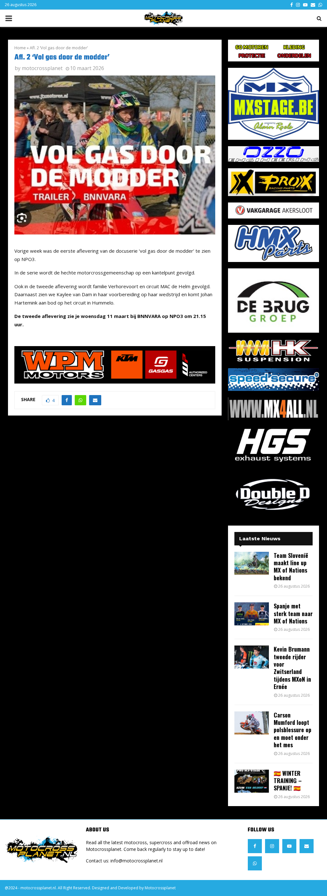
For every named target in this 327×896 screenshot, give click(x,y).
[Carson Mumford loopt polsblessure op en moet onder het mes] (251, 722)
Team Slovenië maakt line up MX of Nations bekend (291, 566)
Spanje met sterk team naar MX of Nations (293, 613)
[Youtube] (289, 846)
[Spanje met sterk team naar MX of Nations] (251, 613)
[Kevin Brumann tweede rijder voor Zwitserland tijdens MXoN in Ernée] (251, 657)
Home (20, 48)
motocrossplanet (42, 68)
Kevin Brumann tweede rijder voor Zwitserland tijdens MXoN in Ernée (292, 668)
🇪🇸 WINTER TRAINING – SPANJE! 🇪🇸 (288, 780)
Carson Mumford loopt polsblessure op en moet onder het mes (292, 730)
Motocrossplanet (160, 888)
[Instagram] (272, 846)
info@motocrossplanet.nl (136, 861)
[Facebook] (255, 846)
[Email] (307, 846)
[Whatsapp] (255, 863)
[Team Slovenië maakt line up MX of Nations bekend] (251, 563)
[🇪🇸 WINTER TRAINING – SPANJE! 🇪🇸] (251, 781)
